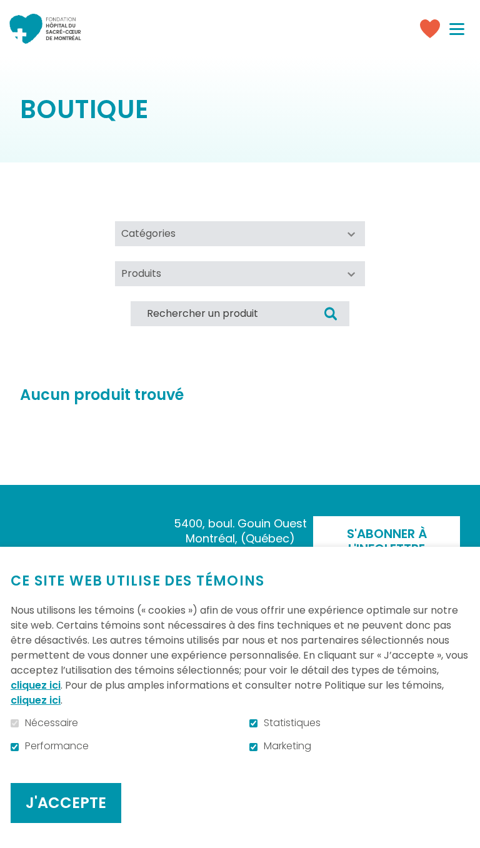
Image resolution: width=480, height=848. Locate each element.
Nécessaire (51, 723)
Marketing (287, 746)
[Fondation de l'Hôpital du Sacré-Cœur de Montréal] (45, 29)
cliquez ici (36, 685)
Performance (57, 746)
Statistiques (292, 723)
